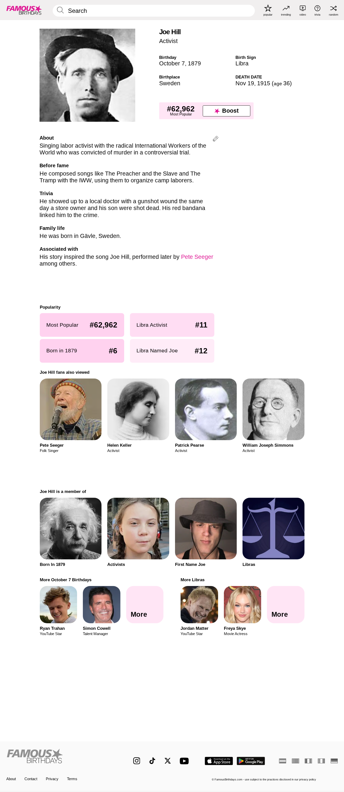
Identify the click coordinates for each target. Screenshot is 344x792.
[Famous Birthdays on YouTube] (185, 761)
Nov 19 (244, 83)
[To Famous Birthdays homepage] (24, 10)
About (11, 779)
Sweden (169, 83)
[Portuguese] (295, 761)
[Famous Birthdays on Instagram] (136, 760)
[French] (308, 761)
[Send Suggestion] (215, 139)
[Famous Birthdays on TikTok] (152, 760)
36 (282, 83)
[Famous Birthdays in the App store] (219, 761)
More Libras (192, 579)
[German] (334, 761)
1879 (194, 63)
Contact (30, 779)
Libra (242, 63)
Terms (72, 779)
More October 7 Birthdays (65, 579)
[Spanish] (282, 761)
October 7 (172, 63)
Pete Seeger (197, 257)
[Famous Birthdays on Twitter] (167, 760)
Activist (168, 41)
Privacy (52, 779)
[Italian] (321, 761)
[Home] (60, 756)
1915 (263, 83)
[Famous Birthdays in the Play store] (251, 761)
